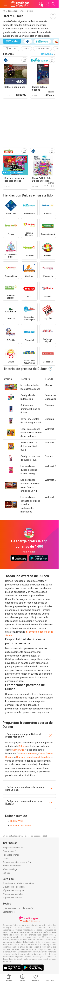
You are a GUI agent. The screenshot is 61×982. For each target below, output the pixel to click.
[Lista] (46, 4)
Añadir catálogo (10, 869)
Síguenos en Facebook (14, 887)
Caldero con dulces (27, 753)
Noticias (6, 873)
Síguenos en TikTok (12, 897)
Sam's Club (18, 749)
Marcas (6, 858)
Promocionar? (9, 851)
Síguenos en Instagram (13, 890)
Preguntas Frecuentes (13, 847)
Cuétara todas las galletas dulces (34, 757)
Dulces (22, 746)
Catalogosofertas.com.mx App (17, 862)
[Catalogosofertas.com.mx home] (21, 4)
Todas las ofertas (16, 11)
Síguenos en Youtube (13, 894)
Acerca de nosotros (12, 865)
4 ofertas (8, 53)
